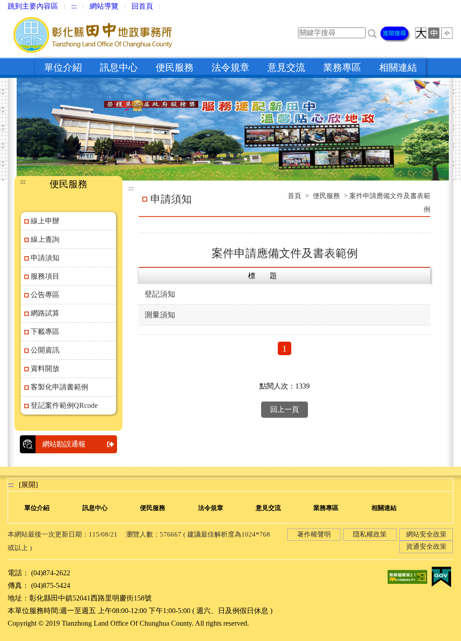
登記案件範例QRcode (64, 405)
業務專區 (342, 67)
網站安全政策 (426, 534)
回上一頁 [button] (284, 409)
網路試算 (45, 313)
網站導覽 (104, 6)
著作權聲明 (314, 534)
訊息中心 (119, 67)
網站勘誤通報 (64, 444)
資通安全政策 (426, 546)
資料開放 (45, 368)
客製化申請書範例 (59, 387)
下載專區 (45, 331)
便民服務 (175, 67)
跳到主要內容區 (33, 6)
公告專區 (45, 294)
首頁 (294, 195)
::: (74, 6)
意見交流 (286, 67)
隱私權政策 (370, 534)
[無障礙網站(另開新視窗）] (407, 576)
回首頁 (142, 6)
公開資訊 (45, 350)
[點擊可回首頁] (93, 35)
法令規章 (230, 67)
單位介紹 (63, 67)
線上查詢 (45, 239)
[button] (372, 32)
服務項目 (45, 276)
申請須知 (45, 257)
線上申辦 (45, 221)
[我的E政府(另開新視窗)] (441, 576)
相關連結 (398, 67)
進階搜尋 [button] (394, 33)
